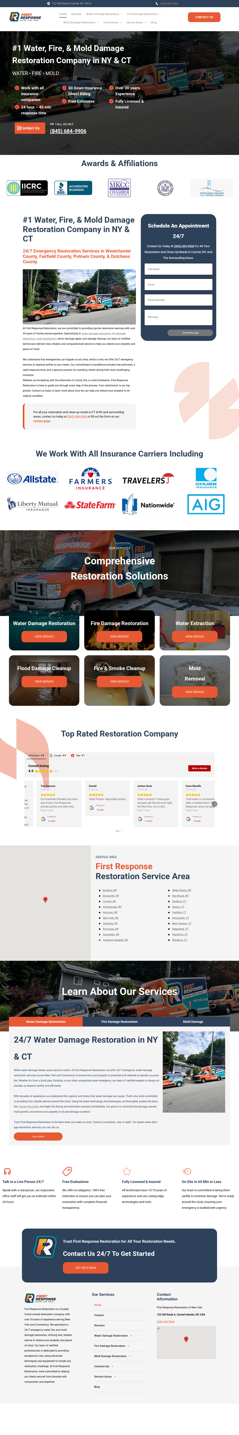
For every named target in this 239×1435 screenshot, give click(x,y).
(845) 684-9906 (169, 3)
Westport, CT (179, 940)
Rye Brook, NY (180, 895)
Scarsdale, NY (111, 934)
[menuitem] (63, 15)
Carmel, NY (109, 901)
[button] (24, 803)
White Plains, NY (181, 890)
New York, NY (111, 918)
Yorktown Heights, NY (115, 940)
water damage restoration (96, 333)
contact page (41, 421)
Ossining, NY (110, 923)
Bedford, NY (110, 890)
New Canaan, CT (182, 923)
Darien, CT (178, 906)
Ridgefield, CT (180, 929)
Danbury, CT (179, 901)
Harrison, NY (110, 912)
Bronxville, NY (111, 895)
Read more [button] (34, 810)
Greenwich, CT (180, 918)
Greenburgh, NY (112, 906)
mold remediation (46, 338)
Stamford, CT (180, 934)
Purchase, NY (111, 929)
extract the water (28, 1106)
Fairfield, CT (179, 912)
